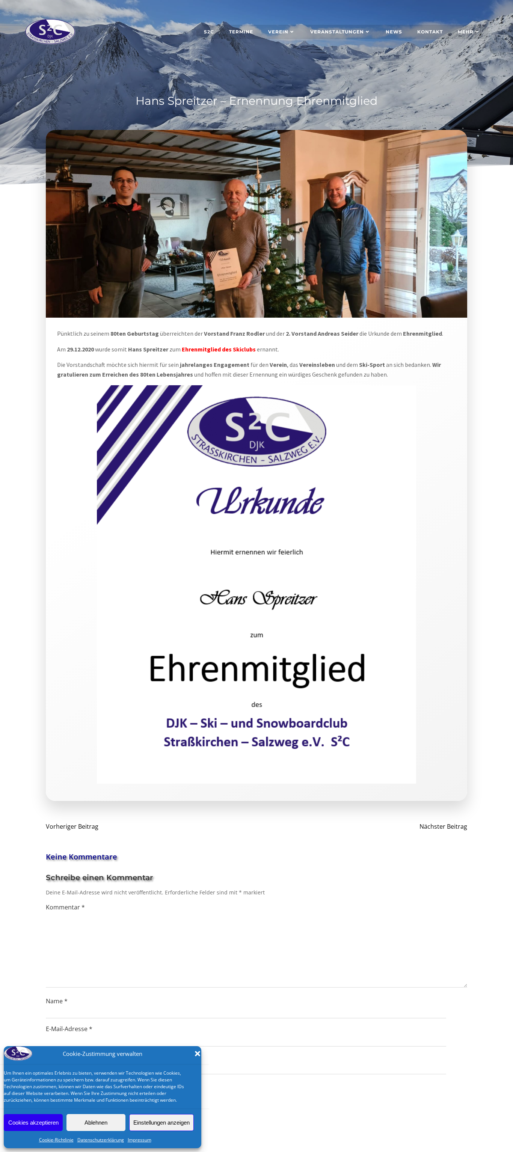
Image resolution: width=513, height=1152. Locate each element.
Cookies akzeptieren (33, 1122)
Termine (241, 32)
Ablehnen (95, 1122)
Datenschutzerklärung (100, 1140)
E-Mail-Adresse (69, 1029)
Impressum (139, 1140)
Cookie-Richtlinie (56, 1140)
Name (57, 1001)
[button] (197, 1053)
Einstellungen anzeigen (161, 1122)
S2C (209, 32)
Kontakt (430, 32)
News (394, 32)
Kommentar (65, 907)
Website (57, 1057)
